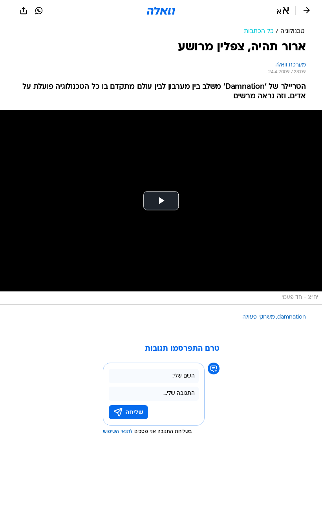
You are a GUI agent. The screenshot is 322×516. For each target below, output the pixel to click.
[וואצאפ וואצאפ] (39, 11)
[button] (283, 10)
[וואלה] (161, 11)
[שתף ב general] (23, 10)
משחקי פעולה (258, 317)
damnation (291, 317)
